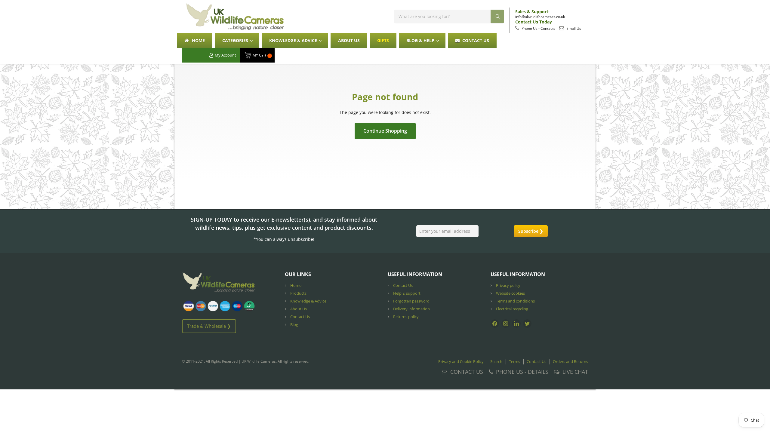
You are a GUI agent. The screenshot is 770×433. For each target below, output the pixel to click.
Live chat (575, 371)
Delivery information (411, 309)
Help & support (406, 293)
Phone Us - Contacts (538, 28)
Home (198, 40)
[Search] (497, 16)
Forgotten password (411, 301)
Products (297, 293)
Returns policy (405, 316)
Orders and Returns (570, 361)
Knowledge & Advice (293, 40)
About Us (349, 40)
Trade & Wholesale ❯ (209, 326)
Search (496, 361)
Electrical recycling (511, 309)
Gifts (383, 40)
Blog (293, 324)
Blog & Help (421, 40)
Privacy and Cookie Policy (461, 361)
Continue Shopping (385, 130)
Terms (514, 361)
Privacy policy (507, 285)
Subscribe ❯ (530, 231)
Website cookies (510, 293)
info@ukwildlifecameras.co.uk (540, 16)
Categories (235, 40)
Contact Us (475, 40)
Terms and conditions (515, 301)
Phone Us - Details (522, 371)
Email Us (573, 28)
